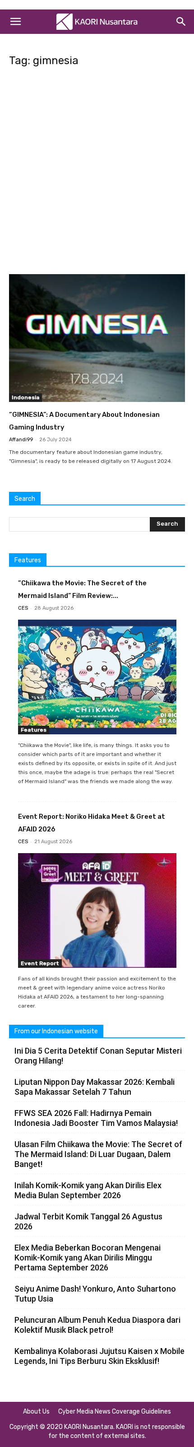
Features (33, 730)
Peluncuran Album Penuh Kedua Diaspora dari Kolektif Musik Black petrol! (97, 1325)
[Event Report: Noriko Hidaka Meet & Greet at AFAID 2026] (97, 910)
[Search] (181, 21)
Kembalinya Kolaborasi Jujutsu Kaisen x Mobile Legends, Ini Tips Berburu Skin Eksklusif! (99, 1356)
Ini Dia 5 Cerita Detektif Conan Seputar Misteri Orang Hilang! (98, 1055)
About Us (36, 1411)
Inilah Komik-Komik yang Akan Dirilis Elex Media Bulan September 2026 (88, 1190)
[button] (15, 21)
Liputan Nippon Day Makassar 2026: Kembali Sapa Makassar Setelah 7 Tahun (94, 1087)
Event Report (40, 963)
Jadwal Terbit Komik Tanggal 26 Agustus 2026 (88, 1221)
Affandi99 (21, 440)
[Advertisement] (97, 173)
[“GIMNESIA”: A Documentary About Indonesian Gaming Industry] (97, 338)
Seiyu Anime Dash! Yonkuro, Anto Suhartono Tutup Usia (95, 1293)
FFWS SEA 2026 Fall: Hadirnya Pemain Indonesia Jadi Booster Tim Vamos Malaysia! (96, 1118)
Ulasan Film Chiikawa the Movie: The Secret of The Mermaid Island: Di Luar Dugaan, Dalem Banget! (98, 1154)
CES (23, 608)
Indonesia (25, 397)
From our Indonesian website (56, 1031)
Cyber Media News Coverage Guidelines (114, 1411)
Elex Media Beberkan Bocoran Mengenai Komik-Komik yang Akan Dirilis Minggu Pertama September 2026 (87, 1257)
